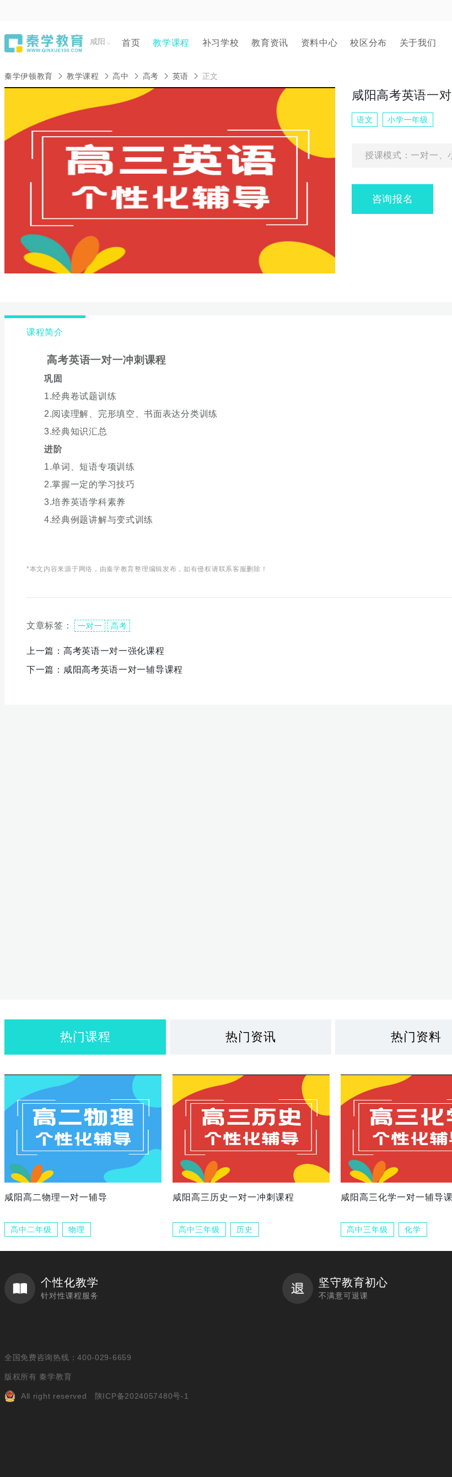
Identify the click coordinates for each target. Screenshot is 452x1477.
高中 (120, 76)
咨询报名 (392, 199)
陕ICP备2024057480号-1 (142, 1396)
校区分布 (368, 42)
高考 (151, 76)
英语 (181, 76)
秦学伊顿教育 (28, 76)
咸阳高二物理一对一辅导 (55, 1197)
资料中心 (319, 42)
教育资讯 (269, 42)
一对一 (90, 625)
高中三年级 (199, 1229)
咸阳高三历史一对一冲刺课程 (233, 1197)
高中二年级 (31, 1229)
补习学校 (220, 42)
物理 (76, 1229)
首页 (131, 42)
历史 (244, 1229)
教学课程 (171, 42)
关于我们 (418, 42)
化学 (413, 1229)
